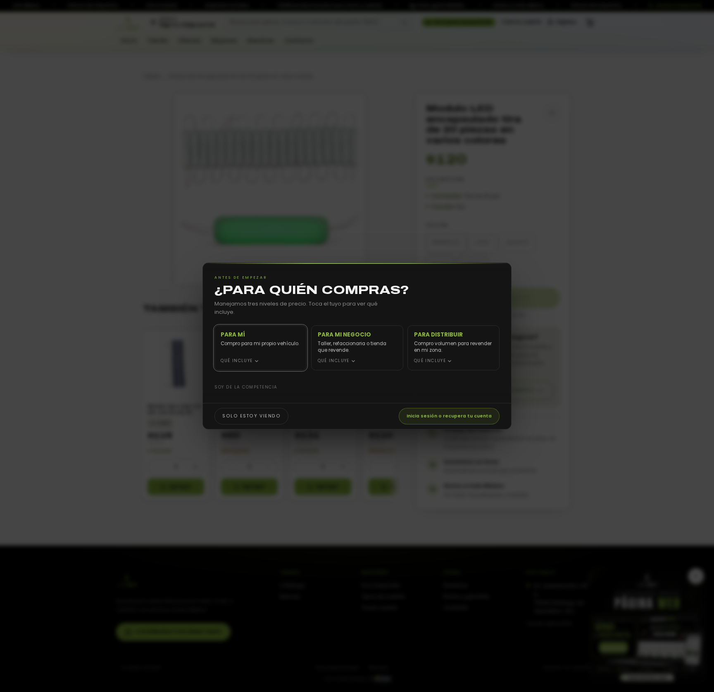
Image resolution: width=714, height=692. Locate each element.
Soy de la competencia (245, 387)
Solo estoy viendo (251, 416)
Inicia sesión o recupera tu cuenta (449, 416)
